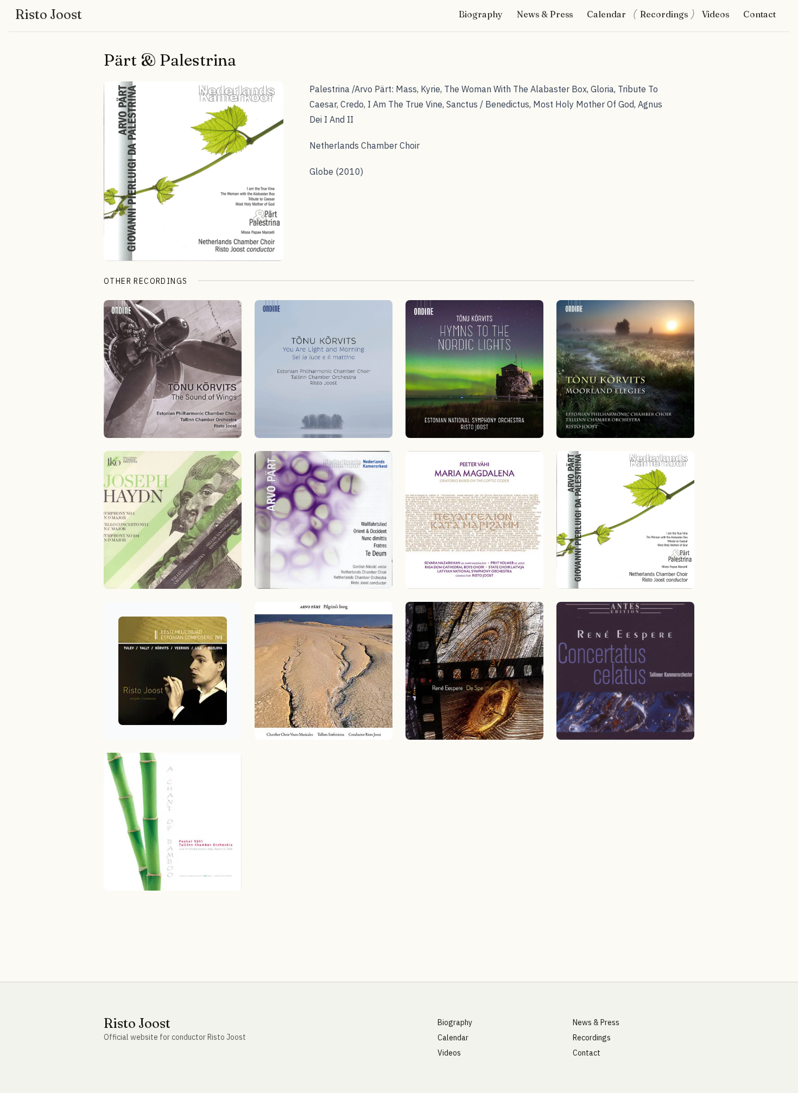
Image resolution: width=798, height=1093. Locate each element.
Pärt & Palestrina (170, 60)
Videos (715, 14)
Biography (481, 14)
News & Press (545, 14)
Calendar (606, 14)
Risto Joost (48, 14)
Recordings (664, 14)
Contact (759, 14)
